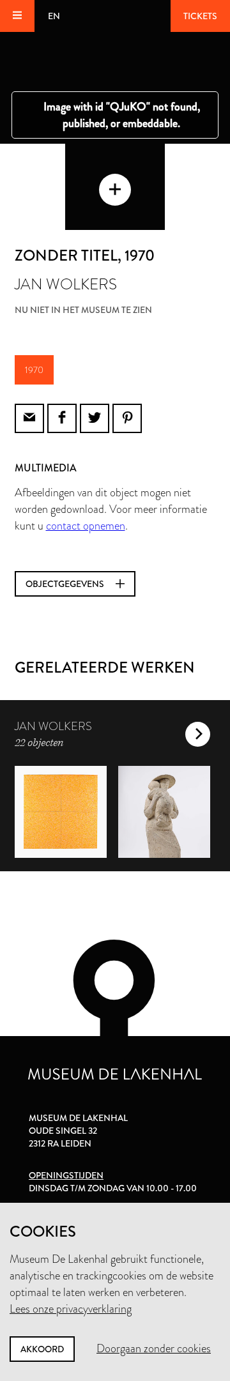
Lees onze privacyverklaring (71, 1309)
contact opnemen (85, 525)
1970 (34, 369)
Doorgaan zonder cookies (153, 1348)
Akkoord (42, 1349)
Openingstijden (66, 1175)
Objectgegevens (66, 583)
